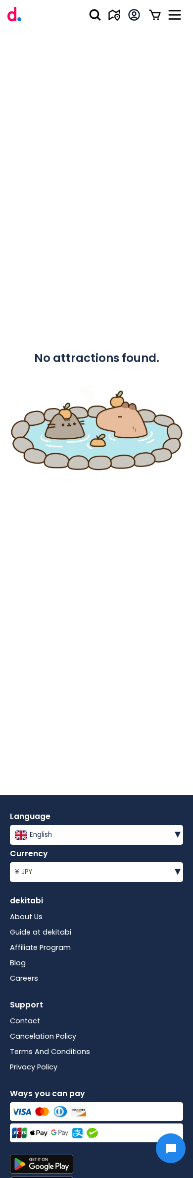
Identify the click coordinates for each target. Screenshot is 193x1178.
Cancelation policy (43, 1036)
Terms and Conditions (50, 1052)
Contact (25, 1021)
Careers (24, 978)
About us (26, 917)
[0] (155, 15)
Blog (18, 963)
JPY (98, 871)
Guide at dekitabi (40, 932)
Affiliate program (40, 947)
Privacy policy (33, 1067)
